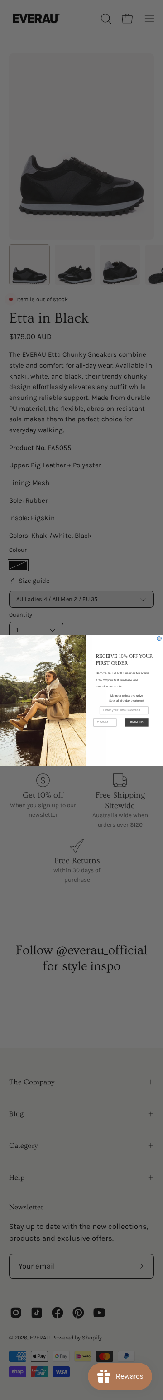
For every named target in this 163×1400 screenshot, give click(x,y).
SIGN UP (137, 722)
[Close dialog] (159, 638)
